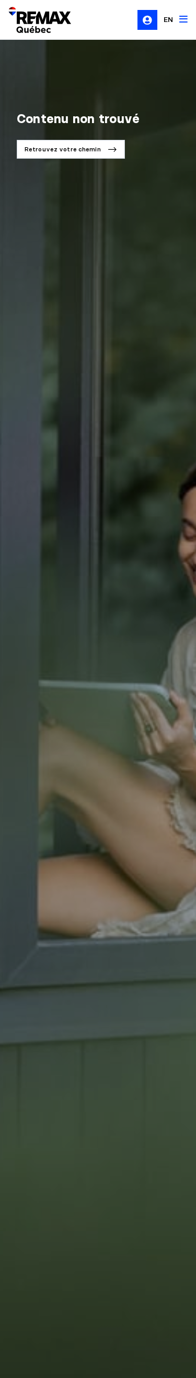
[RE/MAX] (33, 20)
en (168, 19)
